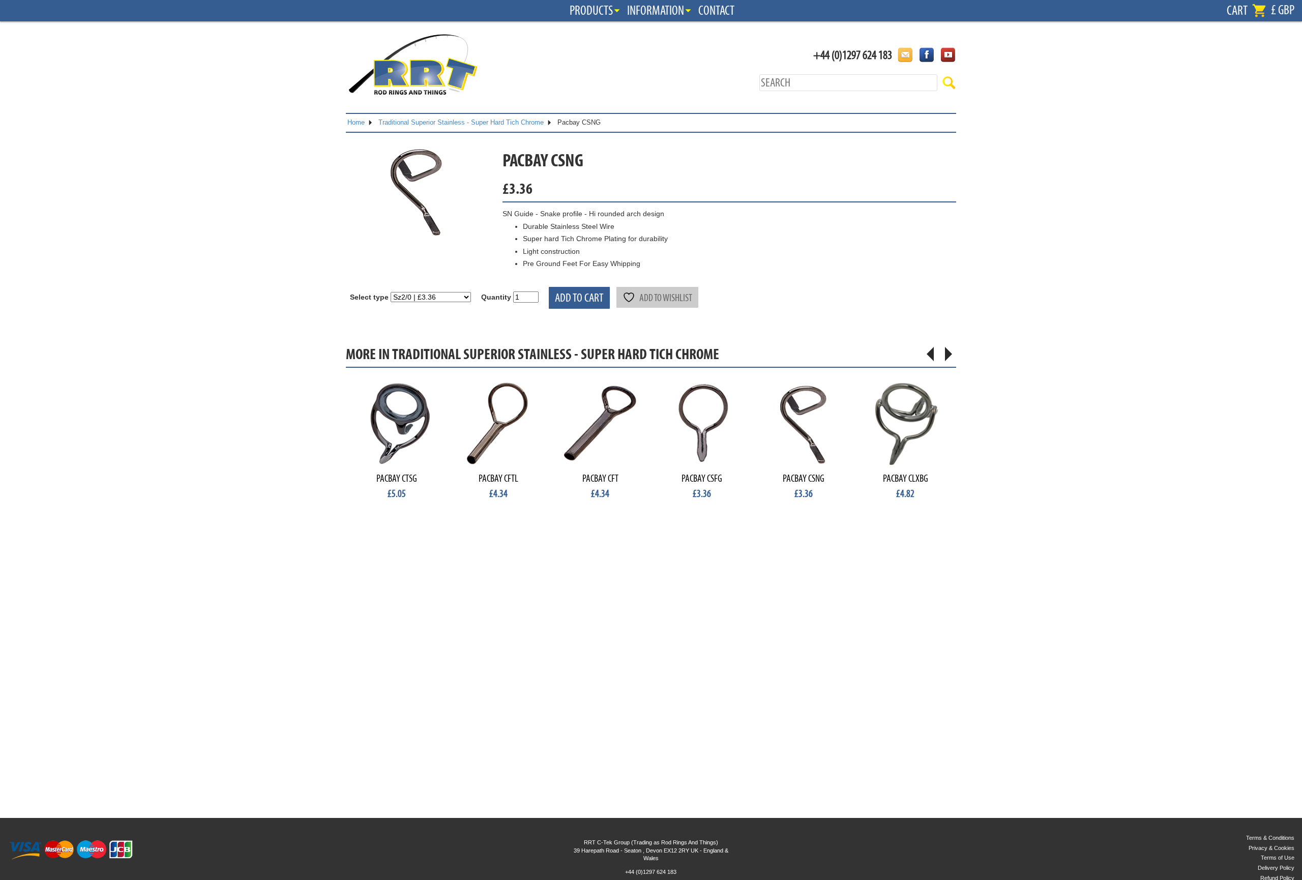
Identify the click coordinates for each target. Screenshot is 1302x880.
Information (655, 10)
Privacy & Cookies (1271, 848)
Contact (716, 10)
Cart (1237, 10)
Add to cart (579, 298)
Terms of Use (1277, 858)
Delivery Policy (1276, 868)
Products (591, 10)
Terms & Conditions (1270, 838)
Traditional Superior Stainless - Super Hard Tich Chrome (461, 122)
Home (356, 122)
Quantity (496, 297)
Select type (369, 297)
